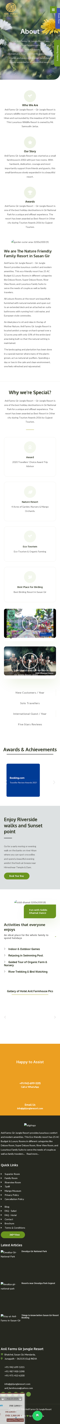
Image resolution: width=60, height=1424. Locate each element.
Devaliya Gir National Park (34, 1251)
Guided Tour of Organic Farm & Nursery (25, 963)
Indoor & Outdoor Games (24, 949)
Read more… (32, 1153)
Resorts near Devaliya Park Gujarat (38, 1283)
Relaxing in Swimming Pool (25, 955)
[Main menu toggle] (53, 9)
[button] (30, 623)
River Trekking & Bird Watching (28, 971)
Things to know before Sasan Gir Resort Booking (40, 1316)
